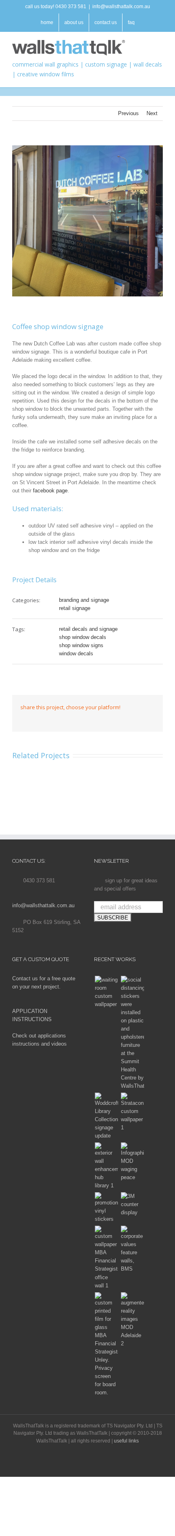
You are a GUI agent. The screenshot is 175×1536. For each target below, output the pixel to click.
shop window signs (81, 645)
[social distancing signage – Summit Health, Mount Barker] (132, 1033)
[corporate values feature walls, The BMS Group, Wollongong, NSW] (132, 1249)
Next (152, 113)
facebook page (50, 491)
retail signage (74, 608)
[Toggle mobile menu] (159, 44)
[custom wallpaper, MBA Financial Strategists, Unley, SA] (106, 1257)
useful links (126, 1441)
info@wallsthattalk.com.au (121, 6)
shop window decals (82, 637)
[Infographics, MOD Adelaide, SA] (132, 1162)
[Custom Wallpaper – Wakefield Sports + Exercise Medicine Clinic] (106, 992)
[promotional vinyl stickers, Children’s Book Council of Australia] (106, 1207)
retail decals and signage (88, 629)
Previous (128, 113)
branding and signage (84, 600)
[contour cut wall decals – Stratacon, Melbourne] (132, 1112)
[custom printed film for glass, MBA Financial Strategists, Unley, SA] (106, 1344)
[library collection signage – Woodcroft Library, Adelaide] (106, 1116)
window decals (76, 653)
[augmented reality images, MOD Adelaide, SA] (132, 1320)
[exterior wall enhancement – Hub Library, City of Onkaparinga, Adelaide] (106, 1166)
